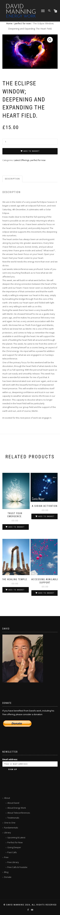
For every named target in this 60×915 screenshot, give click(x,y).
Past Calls (12, 852)
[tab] (12, 179)
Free (6, 857)
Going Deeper (14, 847)
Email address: (10, 759)
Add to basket (32, 151)
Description (12, 179)
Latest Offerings (21, 160)
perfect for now (23, 23)
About (7, 797)
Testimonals (13, 817)
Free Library (13, 862)
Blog (6, 872)
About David (13, 802)
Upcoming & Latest (16, 837)
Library (7, 832)
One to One (9, 822)
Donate (7, 877)
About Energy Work (16, 807)
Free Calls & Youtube (17, 867)
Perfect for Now (15, 842)
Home (9, 23)
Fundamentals (11, 827)
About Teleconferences (18, 812)
